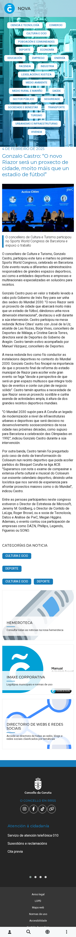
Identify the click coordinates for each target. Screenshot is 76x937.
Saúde (56, 91)
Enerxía (59, 58)
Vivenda (36, 132)
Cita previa (15, 851)
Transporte (56, 107)
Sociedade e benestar (23, 107)
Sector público (23, 99)
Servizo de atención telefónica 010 (33, 835)
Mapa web (38, 907)
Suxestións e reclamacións (27, 843)
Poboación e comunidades (36, 42)
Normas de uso (38, 914)
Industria (47, 66)
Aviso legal (38, 894)
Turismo (36, 115)
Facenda (25, 66)
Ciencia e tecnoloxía (25, 25)
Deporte (24, 50)
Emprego (38, 58)
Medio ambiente (36, 82)
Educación (15, 58)
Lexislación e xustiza (36, 74)
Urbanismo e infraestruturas (36, 124)
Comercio (55, 25)
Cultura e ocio (36, 33)
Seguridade (52, 99)
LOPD (38, 901)
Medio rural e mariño (27, 91)
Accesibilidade (38, 921)
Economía (47, 50)
